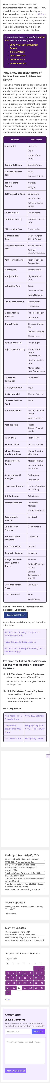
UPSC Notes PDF (18, 55)
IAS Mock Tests (17, 59)
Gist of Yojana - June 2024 (17, 932)
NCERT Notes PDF (18, 63)
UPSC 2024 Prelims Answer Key (19, 862)
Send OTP (38, 1031)
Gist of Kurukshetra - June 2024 (20, 935)
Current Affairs (17, 52)
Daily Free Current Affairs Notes (20, 865)
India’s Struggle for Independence (20, 642)
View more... (11, 913)
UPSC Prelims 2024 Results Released (22, 859)
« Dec (7, 999)
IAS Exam (42, 14)
